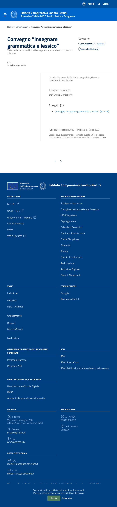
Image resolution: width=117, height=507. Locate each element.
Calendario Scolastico (71, 227)
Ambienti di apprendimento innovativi (26, 398)
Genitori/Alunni (15, 329)
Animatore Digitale (70, 269)
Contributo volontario (71, 257)
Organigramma (68, 221)
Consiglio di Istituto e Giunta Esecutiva (80, 209)
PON (63, 356)
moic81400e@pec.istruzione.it (22, 463)
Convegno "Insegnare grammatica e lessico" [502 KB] (82, 111)
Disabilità (11, 300)
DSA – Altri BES (15, 306)
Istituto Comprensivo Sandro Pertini (48, 13)
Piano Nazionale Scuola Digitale (23, 386)
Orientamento (14, 315)
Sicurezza (65, 245)
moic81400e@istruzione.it (20, 473)
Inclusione (12, 293)
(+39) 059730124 (16, 442)
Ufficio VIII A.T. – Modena (19, 217)
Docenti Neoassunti (70, 275)
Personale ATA (14, 366)
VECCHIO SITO (14, 236)
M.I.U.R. (11, 204)
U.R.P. (10, 229)
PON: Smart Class (70, 362)
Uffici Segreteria (69, 215)
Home (10, 27)
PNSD (10, 392)
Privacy (64, 251)
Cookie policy (67, 498)
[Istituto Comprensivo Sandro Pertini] (14, 14)
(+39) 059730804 (16, 432)
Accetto (54, 498)
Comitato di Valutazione (73, 233)
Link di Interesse (15, 223)
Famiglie (65, 293)
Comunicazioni (22, 27)
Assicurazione (67, 263)
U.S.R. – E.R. (13, 210)
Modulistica (13, 338)
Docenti (100, 43)
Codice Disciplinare (70, 239)
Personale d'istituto (89, 49)
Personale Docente (17, 359)
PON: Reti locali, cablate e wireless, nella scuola (85, 368)
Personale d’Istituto (70, 299)
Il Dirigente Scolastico (71, 203)
